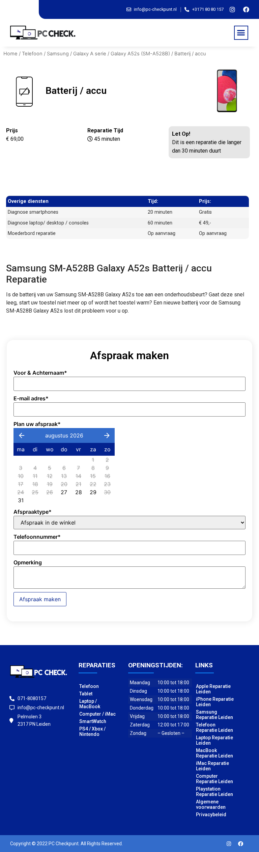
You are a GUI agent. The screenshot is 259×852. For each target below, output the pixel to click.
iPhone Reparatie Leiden (215, 701)
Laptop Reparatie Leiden (214, 740)
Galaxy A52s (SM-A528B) (140, 54)
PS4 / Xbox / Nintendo (92, 731)
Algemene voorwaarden (211, 804)
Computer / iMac (97, 714)
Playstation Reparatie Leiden (214, 791)
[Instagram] (232, 9)
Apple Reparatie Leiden (213, 689)
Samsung (58, 54)
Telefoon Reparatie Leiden (214, 727)
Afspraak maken (40, 599)
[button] (241, 32)
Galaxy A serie (89, 54)
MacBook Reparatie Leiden (214, 753)
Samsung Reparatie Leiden (214, 714)
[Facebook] (246, 9)
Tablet (85, 693)
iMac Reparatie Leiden (212, 766)
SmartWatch (92, 721)
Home (10, 54)
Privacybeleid (211, 814)
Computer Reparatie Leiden (214, 778)
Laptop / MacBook (89, 703)
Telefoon (32, 54)
